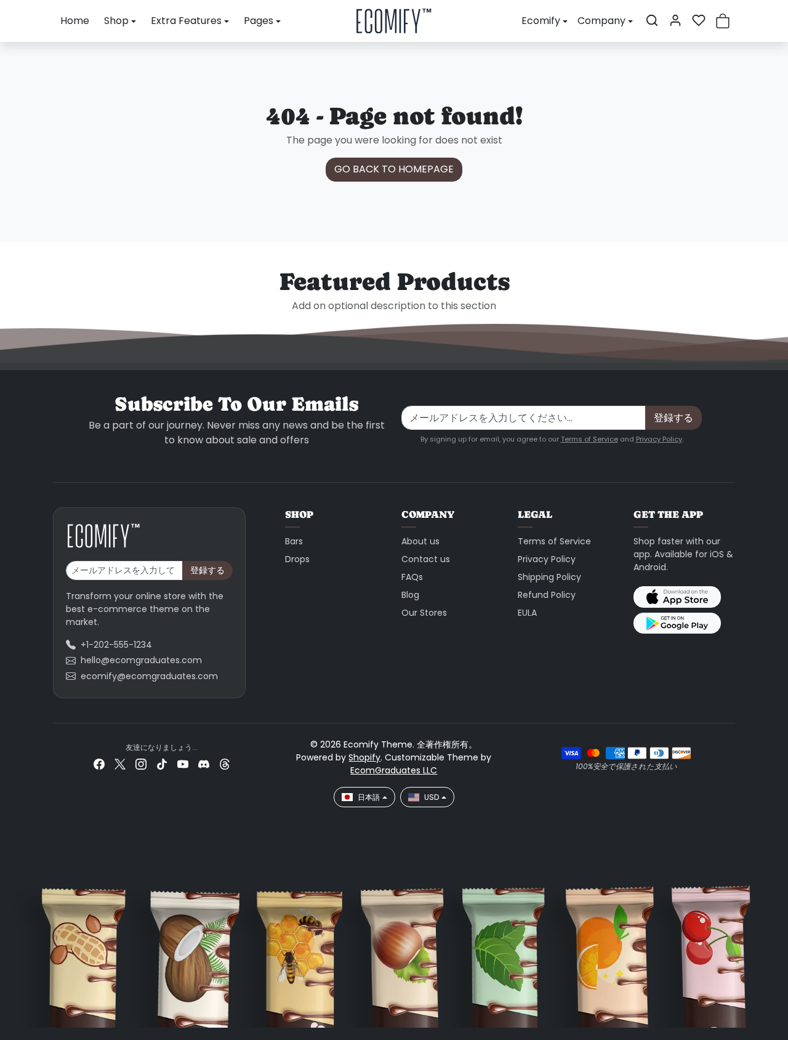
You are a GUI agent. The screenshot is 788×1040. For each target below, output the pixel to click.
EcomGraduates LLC (393, 770)
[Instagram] (141, 763)
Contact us (425, 559)
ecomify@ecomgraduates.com (149, 676)
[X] (120, 763)
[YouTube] (182, 763)
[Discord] (203, 763)
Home (74, 21)
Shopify (364, 757)
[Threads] (224, 763)
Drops (297, 559)
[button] (652, 20)
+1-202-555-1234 (116, 645)
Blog (410, 595)
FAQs (412, 577)
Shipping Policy (549, 577)
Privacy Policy (659, 439)
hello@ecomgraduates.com (141, 660)
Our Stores (424, 613)
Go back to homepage (394, 169)
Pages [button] (258, 21)
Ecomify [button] (540, 21)
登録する (673, 418)
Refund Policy (547, 595)
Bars (294, 541)
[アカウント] (675, 20)
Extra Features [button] (186, 21)
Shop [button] (116, 21)
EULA (527, 613)
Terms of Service (589, 439)
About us (420, 541)
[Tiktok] (161, 763)
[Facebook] (99, 763)
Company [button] (601, 21)
